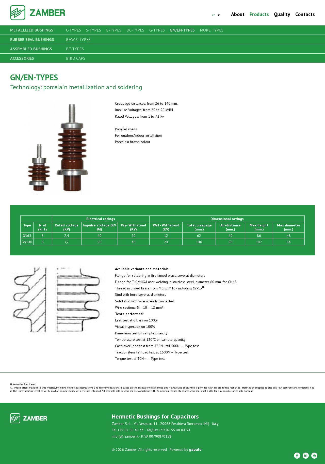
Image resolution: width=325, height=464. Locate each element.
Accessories (22, 58)
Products (259, 14)
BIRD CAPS (75, 58)
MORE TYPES (211, 30)
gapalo (195, 449)
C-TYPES (73, 30)
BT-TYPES (75, 48)
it (219, 15)
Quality (282, 14)
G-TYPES (157, 30)
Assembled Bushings (31, 48)
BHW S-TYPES (78, 39)
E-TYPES (113, 30)
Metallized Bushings (31, 30)
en (214, 15)
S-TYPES (93, 30)
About (238, 14)
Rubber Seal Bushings (32, 39)
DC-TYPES (135, 30)
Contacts (305, 14)
